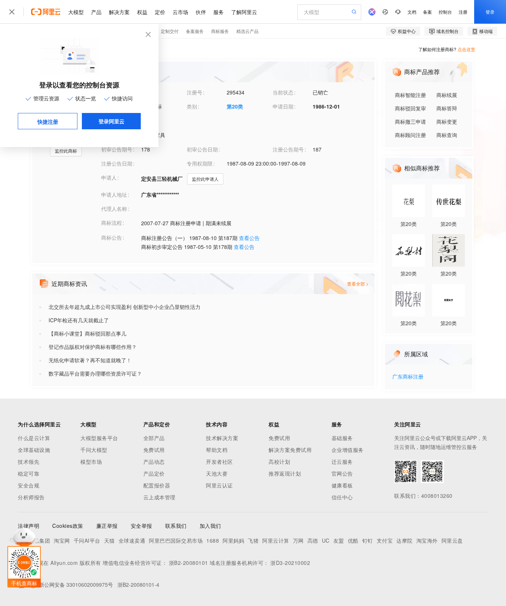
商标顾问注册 (410, 135)
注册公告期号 (288, 149)
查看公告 (249, 238)
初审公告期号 (116, 149)
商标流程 (111, 222)
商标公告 (111, 237)
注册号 (194, 92)
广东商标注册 (407, 377)
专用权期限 (200, 163)
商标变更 (446, 121)
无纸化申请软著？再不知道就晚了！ (90, 360)
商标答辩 (446, 108)
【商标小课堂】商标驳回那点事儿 (87, 333)
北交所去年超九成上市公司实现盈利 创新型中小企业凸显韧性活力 (124, 306)
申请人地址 (114, 194)
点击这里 (466, 49)
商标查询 (446, 135)
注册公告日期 (116, 163)
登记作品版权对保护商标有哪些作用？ (93, 346)
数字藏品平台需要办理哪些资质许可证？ (95, 373)
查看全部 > (358, 283)
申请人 (109, 177)
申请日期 (283, 106)
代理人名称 (114, 208)
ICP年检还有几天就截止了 (79, 320)
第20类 (235, 106)
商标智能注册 (410, 95)
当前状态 (283, 92)
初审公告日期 (202, 149)
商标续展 (446, 95)
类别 (192, 106)
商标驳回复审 (410, 108)
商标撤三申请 (410, 121)
